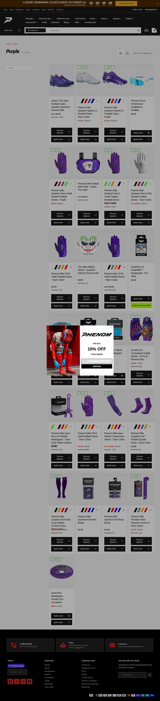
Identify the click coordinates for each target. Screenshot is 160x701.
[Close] (111, 327)
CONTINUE (97, 366)
